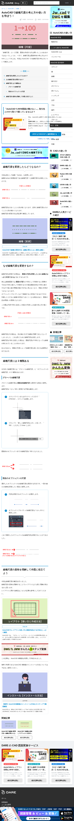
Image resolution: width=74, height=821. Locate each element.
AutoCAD (11, 8)
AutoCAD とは (56, 52)
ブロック (54, 120)
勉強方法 (54, 42)
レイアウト (55, 115)
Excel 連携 (55, 139)
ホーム (4, 8)
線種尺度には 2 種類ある (13, 83)
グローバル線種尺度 (14, 87)
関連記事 (25, 246)
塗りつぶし (55, 91)
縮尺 (52, 110)
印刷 (52, 144)
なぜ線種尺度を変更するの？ (15, 79)
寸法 (52, 105)
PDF (52, 130)
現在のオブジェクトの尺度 (16, 91)
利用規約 (5, 802)
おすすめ (25, 700)
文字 (52, 100)
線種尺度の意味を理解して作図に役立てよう (19, 96)
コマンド (54, 67)
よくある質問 (6, 805)
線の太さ (54, 81)
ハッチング (55, 96)
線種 (17, 8)
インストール (56, 57)
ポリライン (55, 86)
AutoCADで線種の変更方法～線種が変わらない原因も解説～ (23, 250)
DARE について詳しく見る (46, 139)
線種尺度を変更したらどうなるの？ (17, 76)
